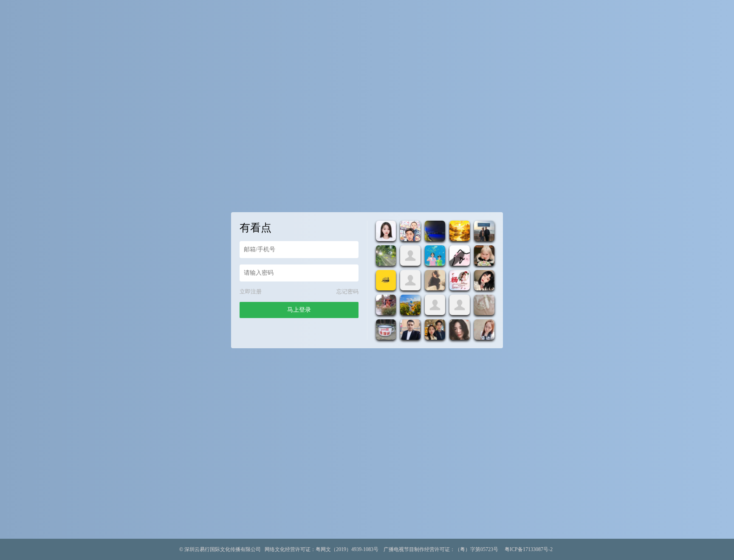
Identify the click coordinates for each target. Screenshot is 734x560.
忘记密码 (347, 291)
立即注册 (251, 291)
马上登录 (299, 310)
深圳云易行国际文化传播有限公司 (222, 549)
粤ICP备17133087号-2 (529, 549)
